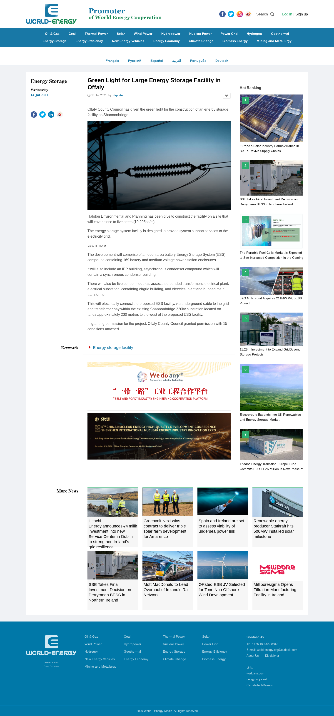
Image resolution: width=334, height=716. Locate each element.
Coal (72, 33)
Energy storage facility (113, 347)
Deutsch (221, 60)
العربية (176, 60)
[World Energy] (94, 14)
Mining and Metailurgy (274, 41)
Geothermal (280, 33)
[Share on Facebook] (34, 114)
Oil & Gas (52, 33)
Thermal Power (96, 33)
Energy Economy (166, 41)
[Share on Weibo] (60, 114)
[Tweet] (231, 14)
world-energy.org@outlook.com (277, 649)
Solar (121, 33)
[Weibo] (248, 14)
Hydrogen (254, 33)
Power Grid (229, 33)
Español (156, 60)
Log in (287, 14)
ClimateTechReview (259, 685)
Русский (134, 60)
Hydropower (170, 33)
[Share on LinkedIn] (51, 114)
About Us (253, 655)
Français (112, 60)
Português (198, 60)
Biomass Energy (235, 41)
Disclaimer (272, 655)
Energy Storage (55, 41)
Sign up (301, 14)
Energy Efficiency (89, 41)
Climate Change (201, 41)
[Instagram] (240, 14)
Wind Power (143, 33)
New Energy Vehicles (128, 41)
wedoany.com (255, 673)
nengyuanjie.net (257, 679)
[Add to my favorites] (227, 96)
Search (262, 14)
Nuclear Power (200, 33)
